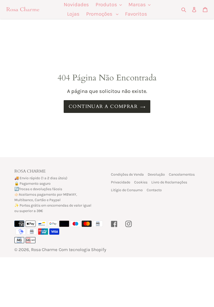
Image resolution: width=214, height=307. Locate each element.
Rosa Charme (44, 249)
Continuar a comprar (103, 106)
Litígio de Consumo (127, 190)
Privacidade (120, 182)
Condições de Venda (127, 174)
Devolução (156, 174)
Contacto (154, 190)
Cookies (140, 182)
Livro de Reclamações (169, 182)
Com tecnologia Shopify (82, 249)
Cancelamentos (182, 174)
